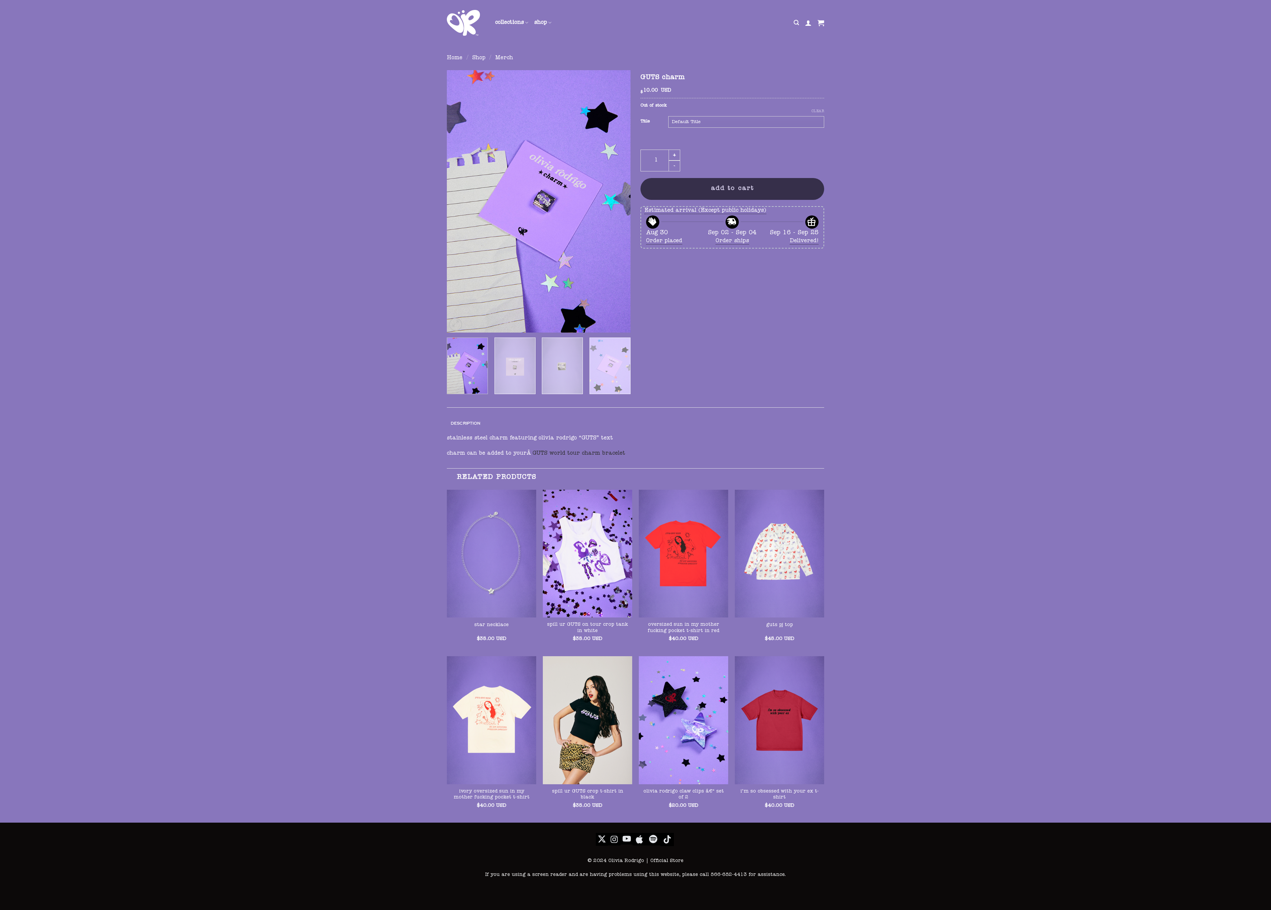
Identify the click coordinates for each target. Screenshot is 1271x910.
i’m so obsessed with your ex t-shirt (779, 794)
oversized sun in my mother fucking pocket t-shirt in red (683, 627)
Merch (504, 58)
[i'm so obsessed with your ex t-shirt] (779, 720)
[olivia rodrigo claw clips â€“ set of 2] (683, 720)
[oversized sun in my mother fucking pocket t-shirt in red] (683, 553)
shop (540, 22)
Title (645, 121)
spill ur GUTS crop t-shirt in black (587, 794)
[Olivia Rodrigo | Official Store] (466, 23)
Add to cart (732, 189)
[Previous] (459, 201)
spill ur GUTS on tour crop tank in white (587, 627)
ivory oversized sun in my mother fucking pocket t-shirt (492, 794)
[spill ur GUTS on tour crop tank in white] (587, 553)
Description (466, 423)
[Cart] (821, 23)
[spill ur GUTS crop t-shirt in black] (587, 720)
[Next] (619, 201)
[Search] (796, 22)
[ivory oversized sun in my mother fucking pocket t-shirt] (491, 720)
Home (454, 58)
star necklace (491, 625)
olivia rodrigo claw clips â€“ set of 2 (683, 794)
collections (509, 22)
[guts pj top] (779, 553)
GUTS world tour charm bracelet (579, 453)
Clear (818, 111)
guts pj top (779, 625)
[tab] (465, 423)
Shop (479, 58)
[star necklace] (491, 553)
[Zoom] (455, 324)
